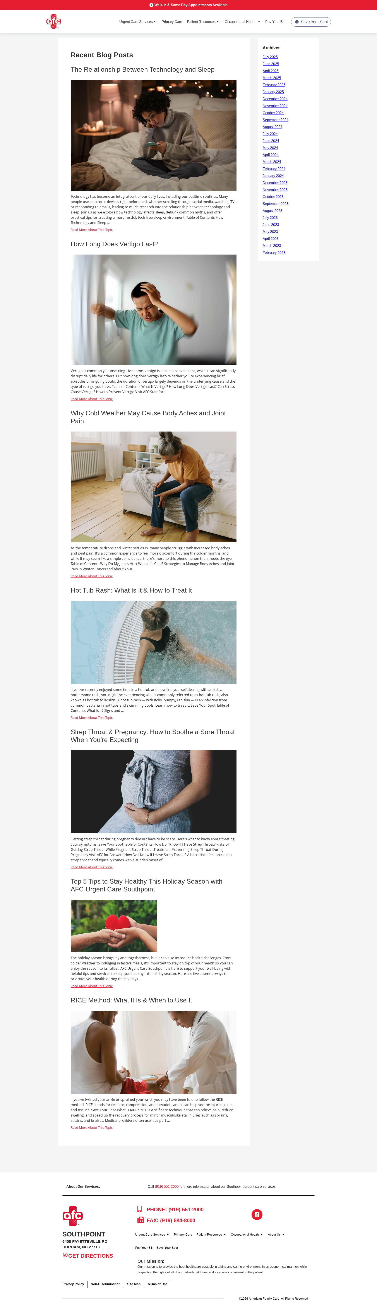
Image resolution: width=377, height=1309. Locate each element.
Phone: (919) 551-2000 (174, 1209)
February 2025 (274, 85)
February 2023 (274, 253)
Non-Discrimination (105, 1284)
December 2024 (275, 99)
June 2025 (271, 64)
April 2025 (271, 71)
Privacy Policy (73, 1284)
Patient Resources (201, 22)
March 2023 (272, 246)
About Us (274, 1234)
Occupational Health (240, 22)
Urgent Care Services (136, 22)
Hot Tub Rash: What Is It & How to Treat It (131, 590)
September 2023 (275, 204)
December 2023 (275, 183)
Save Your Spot (314, 22)
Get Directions (90, 1256)
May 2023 (270, 232)
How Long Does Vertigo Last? (114, 244)
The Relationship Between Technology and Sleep (143, 69)
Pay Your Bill (275, 22)
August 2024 (272, 127)
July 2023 (270, 218)
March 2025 (272, 78)
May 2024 (270, 148)
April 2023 (271, 239)
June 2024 (271, 141)
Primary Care (172, 22)
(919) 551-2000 (167, 1186)
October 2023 (273, 197)
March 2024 (272, 162)
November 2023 (275, 190)
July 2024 (270, 134)
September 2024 (275, 120)
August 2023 (272, 211)
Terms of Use (157, 1284)
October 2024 (273, 113)
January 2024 (273, 176)
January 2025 (273, 92)
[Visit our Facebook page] (257, 1214)
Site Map (134, 1284)
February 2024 (274, 169)
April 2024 (271, 155)
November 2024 (275, 106)
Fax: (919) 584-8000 (170, 1220)
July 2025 (270, 57)
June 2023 (271, 225)
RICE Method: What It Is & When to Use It (131, 1000)
